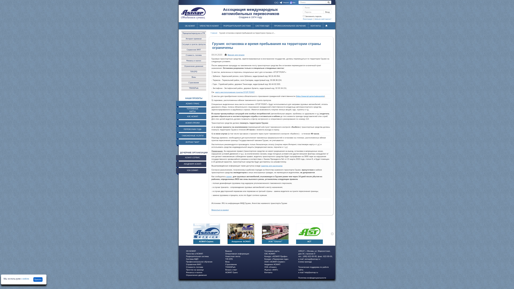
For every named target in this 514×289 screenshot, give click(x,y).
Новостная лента (232, 256)
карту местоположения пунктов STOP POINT (234, 92)
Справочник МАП (194, 50)
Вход (327, 12)
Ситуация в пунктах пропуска (194, 44)
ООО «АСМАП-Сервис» (274, 262)
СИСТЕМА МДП (262, 26)
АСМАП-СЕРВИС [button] (192, 157)
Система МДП (192, 259)
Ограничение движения (193, 66)
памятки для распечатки (271, 166)
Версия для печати (236, 55)
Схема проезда (305, 262)
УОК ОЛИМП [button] (192, 170)
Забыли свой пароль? (323, 19)
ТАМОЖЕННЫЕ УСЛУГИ (192, 136)
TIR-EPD (193, 72)
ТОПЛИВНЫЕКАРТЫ (192, 110)
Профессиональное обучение (199, 262)
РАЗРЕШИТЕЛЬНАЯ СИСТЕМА (237, 26)
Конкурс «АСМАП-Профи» (276, 256)
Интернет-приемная (194, 39)
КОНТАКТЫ (316, 26)
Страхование (193, 82)
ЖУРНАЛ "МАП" (192, 142)
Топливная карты (271, 251)
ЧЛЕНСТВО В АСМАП (209, 26)
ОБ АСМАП (190, 26)
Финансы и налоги (193, 61)
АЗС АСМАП (192, 116)
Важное (228, 251)
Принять (38, 279)
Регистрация (308, 19)
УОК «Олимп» (270, 267)
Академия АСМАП (272, 264)
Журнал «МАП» (271, 270)
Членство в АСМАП (194, 254)
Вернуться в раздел (220, 210)
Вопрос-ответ (231, 270)
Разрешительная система (197, 256)
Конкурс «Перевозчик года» (276, 259)
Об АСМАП (191, 251)
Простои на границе (195, 270)
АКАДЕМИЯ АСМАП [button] (192, 164)
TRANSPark (194, 88)
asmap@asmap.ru (312, 259)
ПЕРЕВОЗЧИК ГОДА (192, 129)
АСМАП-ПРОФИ (192, 123)
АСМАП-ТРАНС (192, 103)
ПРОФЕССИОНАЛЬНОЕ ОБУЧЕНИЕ (290, 26)
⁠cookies (25, 278)
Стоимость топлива (194, 55)
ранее (229, 176)
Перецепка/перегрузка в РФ (193, 33)
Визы (194, 77)
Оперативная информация (237, 254)
